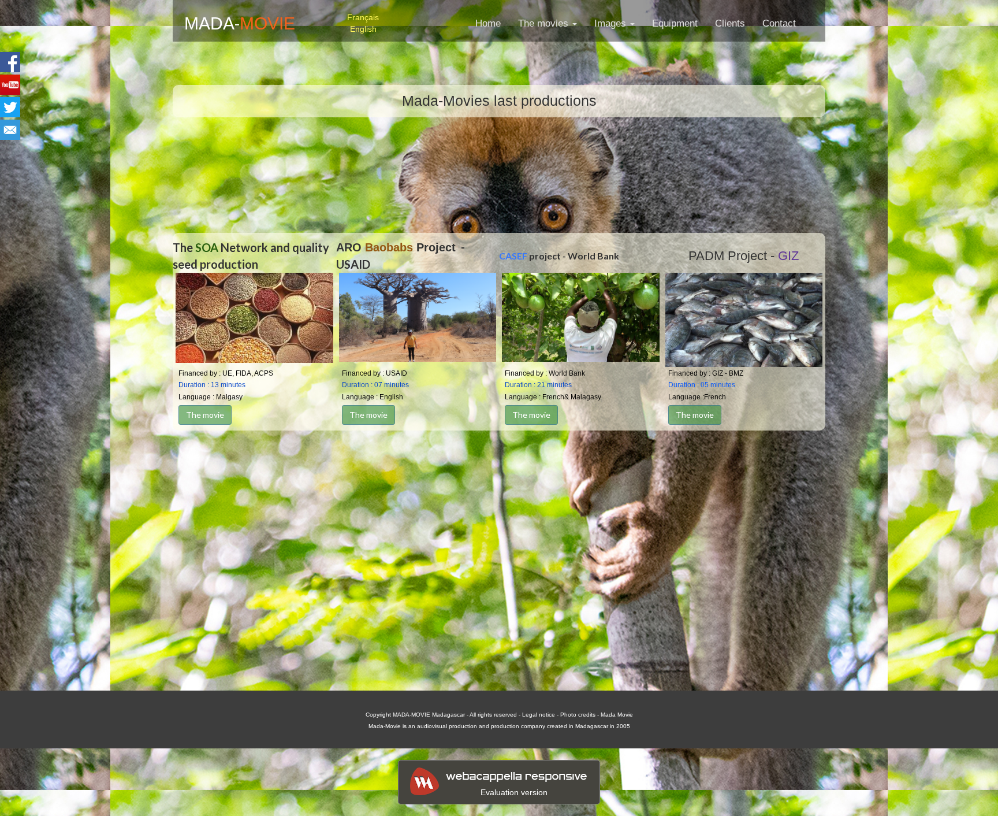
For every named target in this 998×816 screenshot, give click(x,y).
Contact (779, 23)
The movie (205, 415)
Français (363, 17)
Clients (730, 23)
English (363, 29)
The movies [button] (544, 23)
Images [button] (611, 23)
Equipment (675, 23)
